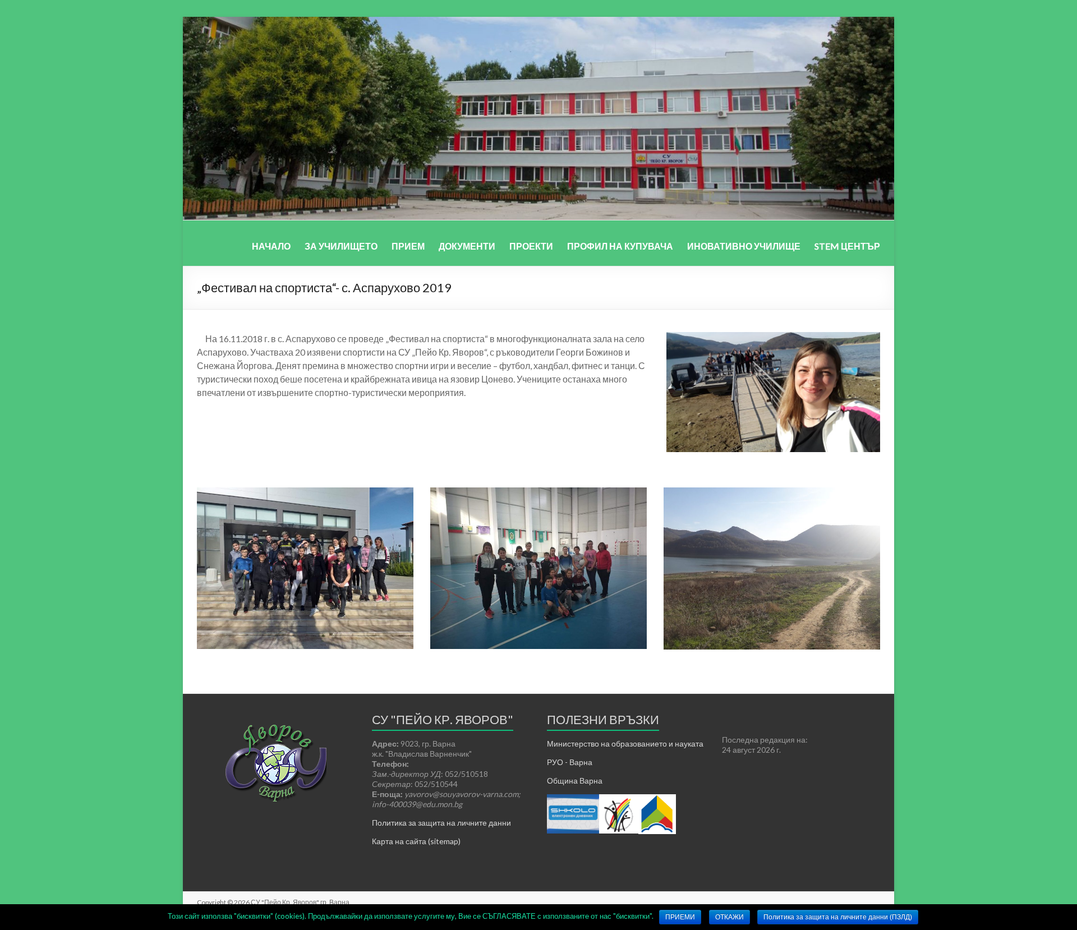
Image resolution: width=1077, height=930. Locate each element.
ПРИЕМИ (680, 917)
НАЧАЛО (271, 246)
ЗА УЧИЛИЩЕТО (341, 246)
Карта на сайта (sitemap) (416, 841)
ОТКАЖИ (729, 917)
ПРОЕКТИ (531, 246)
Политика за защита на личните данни (441, 822)
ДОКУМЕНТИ (467, 246)
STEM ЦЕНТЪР (847, 246)
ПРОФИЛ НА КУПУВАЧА (620, 246)
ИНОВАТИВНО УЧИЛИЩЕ (743, 246)
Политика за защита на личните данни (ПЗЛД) (837, 917)
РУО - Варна (569, 762)
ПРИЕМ (408, 246)
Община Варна (574, 780)
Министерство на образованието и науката (625, 743)
